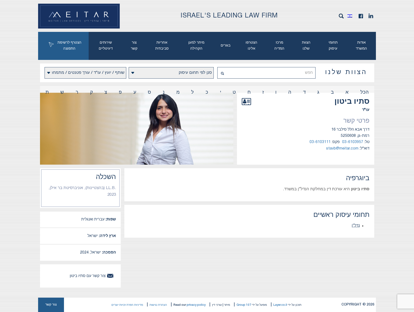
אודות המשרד (361, 45)
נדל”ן (356, 225)
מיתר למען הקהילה (196, 45)
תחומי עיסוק (333, 45)
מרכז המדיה (279, 45)
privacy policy (196, 305)
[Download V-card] (246, 107)
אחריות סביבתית (162, 45)
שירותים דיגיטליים (106, 45)
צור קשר (134, 45)
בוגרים (225, 45)
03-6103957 (352, 142)
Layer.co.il (280, 305)
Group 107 (243, 305)
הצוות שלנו (306, 45)
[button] (351, 16)
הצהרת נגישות (158, 305)
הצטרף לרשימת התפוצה (69, 45)
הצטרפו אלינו (251, 45)
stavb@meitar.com (342, 148)
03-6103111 (320, 142)
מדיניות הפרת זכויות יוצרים (127, 305)
